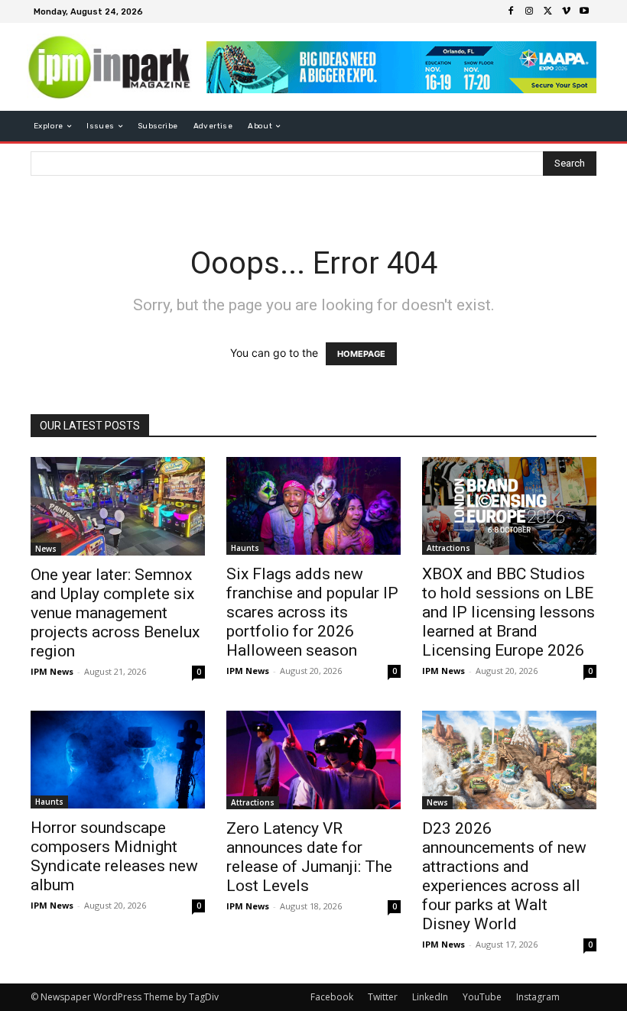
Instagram (538, 996)
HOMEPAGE (361, 353)
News (46, 548)
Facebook (331, 996)
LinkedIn (430, 996)
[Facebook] (511, 11)
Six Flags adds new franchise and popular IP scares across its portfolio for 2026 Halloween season (312, 612)
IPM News (52, 671)
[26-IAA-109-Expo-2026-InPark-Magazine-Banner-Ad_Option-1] (401, 67)
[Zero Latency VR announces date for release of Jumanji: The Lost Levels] (313, 760)
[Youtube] (584, 11)
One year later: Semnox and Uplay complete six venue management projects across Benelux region (115, 612)
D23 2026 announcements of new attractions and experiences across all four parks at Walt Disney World (504, 876)
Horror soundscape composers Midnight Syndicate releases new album (114, 856)
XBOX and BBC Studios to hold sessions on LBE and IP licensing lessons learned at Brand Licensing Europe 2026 (508, 612)
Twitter (383, 996)
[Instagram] (529, 11)
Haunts (245, 548)
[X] (547, 11)
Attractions (448, 548)
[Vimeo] (566, 11)
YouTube (482, 996)
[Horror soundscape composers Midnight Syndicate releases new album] (118, 759)
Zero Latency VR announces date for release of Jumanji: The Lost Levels (309, 857)
